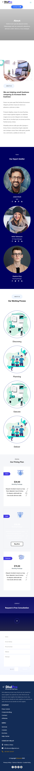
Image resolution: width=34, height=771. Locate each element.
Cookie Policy (27, 762)
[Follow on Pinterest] (18, 201)
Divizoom (19, 758)
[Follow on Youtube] (21, 767)
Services (4, 727)
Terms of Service (17, 762)
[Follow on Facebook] (12, 201)
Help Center (5, 736)
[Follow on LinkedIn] (21, 201)
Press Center (6, 709)
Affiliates (4, 718)
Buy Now (17, 501)
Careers (4, 730)
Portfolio (4, 733)
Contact (4, 715)
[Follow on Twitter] (15, 201)
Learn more (10, 138)
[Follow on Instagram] (18, 767)
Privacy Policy (7, 762)
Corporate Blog (7, 712)
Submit (25, 669)
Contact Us (16, 7)
